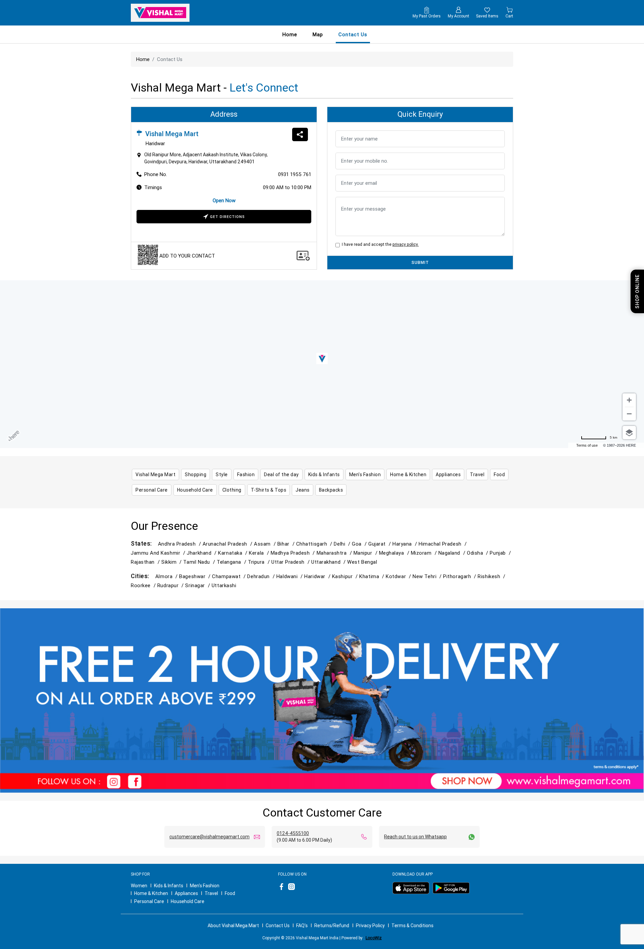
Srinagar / (198, 585)
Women (139, 886)
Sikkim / (172, 562)
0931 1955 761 (294, 174)
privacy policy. (405, 244)
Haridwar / (318, 576)
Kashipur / (345, 576)
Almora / (167, 576)
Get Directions (227, 216)
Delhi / (343, 544)
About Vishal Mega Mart (233, 926)
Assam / (265, 544)
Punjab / (501, 553)
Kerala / (259, 553)
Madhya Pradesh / (294, 553)
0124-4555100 (293, 833)
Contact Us (277, 926)
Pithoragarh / (460, 576)
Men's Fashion (204, 886)
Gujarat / (380, 544)
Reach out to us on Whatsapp (415, 837)
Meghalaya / (395, 553)
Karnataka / (233, 553)
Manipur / (366, 553)
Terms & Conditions (412, 926)
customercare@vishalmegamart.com (209, 837)
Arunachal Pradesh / (228, 544)
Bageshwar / (195, 576)
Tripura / (259, 562)
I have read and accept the (379, 244)
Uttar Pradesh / (291, 562)
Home (289, 34)
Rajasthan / (146, 562)
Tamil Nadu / (200, 562)
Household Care (187, 901)
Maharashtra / (335, 553)
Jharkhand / (202, 553)
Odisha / (478, 553)
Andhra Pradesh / (180, 544)
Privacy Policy (370, 926)
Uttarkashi (224, 585)
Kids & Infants (168, 886)
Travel (211, 893)
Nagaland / (452, 553)
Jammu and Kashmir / (159, 553)
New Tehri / (428, 576)
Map (318, 34)
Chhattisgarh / (315, 544)
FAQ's (302, 926)
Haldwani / (290, 576)
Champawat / (229, 576)
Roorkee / (144, 585)
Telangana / (232, 562)
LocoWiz (374, 937)
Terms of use (587, 445)
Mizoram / (424, 553)
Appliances (186, 893)
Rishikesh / (492, 576)
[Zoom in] (629, 400)
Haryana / (405, 544)
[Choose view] (629, 432)
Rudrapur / (171, 585)
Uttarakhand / (329, 562)
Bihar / (286, 544)
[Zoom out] (629, 414)
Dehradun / (261, 576)
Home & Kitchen (151, 893)
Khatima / (372, 576)
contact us (352, 34)
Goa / (360, 544)
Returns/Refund (331, 926)
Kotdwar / (399, 576)
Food (230, 893)
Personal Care (149, 901)
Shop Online (637, 291)
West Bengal (362, 562)
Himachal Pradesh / (443, 544)
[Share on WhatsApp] (300, 134)
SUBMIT (420, 262)
